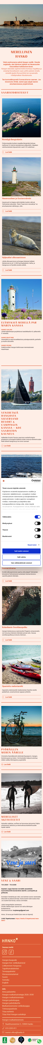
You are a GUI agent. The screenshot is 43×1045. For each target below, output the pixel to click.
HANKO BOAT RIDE (7, 338)
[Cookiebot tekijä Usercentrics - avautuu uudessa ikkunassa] (31, 480)
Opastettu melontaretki (12, 686)
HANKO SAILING (6, 330)
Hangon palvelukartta (11, 1003)
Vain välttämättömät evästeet (21, 563)
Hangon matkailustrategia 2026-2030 (18, 994)
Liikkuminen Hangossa (11, 965)
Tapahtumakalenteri (10, 968)
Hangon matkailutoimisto (13, 997)
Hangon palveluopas (10, 1000)
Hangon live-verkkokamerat (13, 963)
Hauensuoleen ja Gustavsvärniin (16, 198)
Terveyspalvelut (8, 971)
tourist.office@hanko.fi (14, 1032)
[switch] (38, 523)
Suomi (5, 977)
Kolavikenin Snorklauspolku (14, 627)
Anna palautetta (8, 991)
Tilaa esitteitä (8, 1011)
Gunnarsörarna (9, 568)
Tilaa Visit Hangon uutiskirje (14, 1014)
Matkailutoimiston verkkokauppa (16, 1006)
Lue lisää (8, 152)
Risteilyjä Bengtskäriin (12, 139)
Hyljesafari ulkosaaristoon (14, 257)
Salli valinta (21, 557)
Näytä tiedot (32, 545)
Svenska (5, 980)
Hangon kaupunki (9, 960)
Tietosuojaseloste (9, 1008)
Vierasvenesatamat (10, 974)
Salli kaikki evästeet (21, 551)
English (5, 982)
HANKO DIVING (6, 345)
